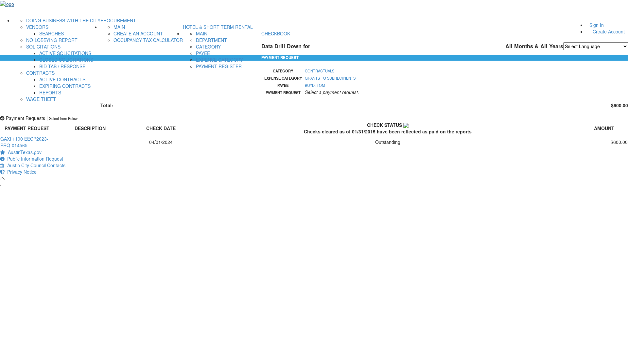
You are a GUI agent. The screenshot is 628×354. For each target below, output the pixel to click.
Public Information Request (34, 158)
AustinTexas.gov (23, 152)
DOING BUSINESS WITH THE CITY (63, 20)
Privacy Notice (21, 171)
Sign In (596, 25)
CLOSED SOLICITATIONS (66, 59)
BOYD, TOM (315, 85)
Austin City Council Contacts (35, 165)
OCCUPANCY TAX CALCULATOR (148, 40)
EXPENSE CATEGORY (219, 59)
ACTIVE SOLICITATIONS (65, 53)
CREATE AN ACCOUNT (138, 33)
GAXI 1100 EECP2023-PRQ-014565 (24, 141)
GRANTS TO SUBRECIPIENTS (330, 78)
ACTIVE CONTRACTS (62, 79)
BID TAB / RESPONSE (62, 66)
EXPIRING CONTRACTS (65, 86)
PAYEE (203, 53)
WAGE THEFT (41, 99)
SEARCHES (51, 33)
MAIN (119, 27)
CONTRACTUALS (319, 70)
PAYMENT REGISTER (219, 66)
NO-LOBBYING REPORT (52, 40)
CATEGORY (208, 46)
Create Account (609, 31)
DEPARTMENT (211, 40)
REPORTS (50, 92)
